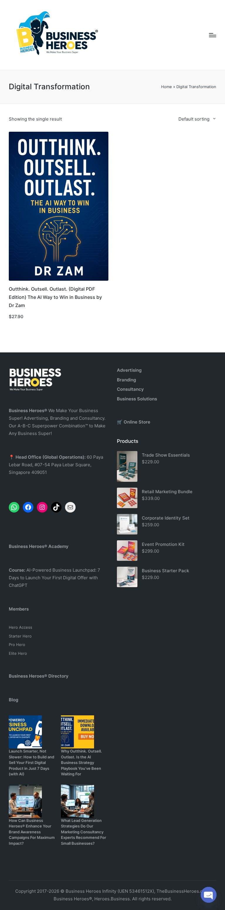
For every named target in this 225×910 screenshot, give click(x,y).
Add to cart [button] (58, 280)
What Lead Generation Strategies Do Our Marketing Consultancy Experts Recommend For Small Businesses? (83, 832)
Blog (13, 699)
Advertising (129, 370)
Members (19, 609)
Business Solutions (137, 399)
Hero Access (20, 627)
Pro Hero (17, 644)
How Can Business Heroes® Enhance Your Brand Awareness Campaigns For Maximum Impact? (32, 832)
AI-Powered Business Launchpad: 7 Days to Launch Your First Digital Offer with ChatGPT (54, 577)
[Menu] (212, 35)
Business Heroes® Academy (39, 546)
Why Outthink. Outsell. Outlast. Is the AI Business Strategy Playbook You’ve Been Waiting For (81, 762)
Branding (126, 380)
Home (166, 86)
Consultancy (130, 389)
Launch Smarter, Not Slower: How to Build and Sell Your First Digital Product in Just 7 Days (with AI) (31, 762)
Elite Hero (18, 653)
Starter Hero (20, 636)
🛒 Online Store (133, 422)
